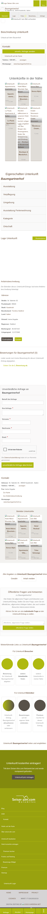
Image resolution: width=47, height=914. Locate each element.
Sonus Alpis (36, 91)
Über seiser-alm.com (8, 832)
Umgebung (8, 202)
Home (8, 893)
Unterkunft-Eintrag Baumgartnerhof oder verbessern (9, 721)
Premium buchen (8, 851)
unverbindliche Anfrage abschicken (17, 465)
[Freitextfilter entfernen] (36, 3)
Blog (2, 808)
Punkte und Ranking (8, 857)
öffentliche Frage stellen (24, 628)
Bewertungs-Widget (9, 862)
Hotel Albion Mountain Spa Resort (23, 98)
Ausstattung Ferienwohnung (17, 210)
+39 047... (13, 60)
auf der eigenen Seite (24, 719)
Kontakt (18, 339)
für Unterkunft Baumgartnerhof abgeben (7, 677)
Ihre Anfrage (7, 408)
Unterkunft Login (9, 883)
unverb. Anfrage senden (24, 51)
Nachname (6, 428)
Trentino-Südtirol (18, 311)
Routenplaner (40, 238)
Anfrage (42, 16)
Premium (42, 80)
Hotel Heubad (36, 527)
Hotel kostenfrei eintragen (9, 844)
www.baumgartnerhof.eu (22, 64)
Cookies (12, 898)
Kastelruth (10, 307)
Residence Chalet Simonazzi (36, 127)
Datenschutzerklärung (12, 457)
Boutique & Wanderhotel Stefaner (23, 153)
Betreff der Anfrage (9, 399)
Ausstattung (9, 186)
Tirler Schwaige (36, 551)
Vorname (5, 419)
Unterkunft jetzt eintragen (24, 777)
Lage (14, 16)
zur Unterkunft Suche (2, 9)
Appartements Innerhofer (11, 95)
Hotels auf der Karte (8, 826)
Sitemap (4, 873)
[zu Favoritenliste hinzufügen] (3, 21)
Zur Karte (6, 492)
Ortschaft (7, 226)
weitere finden (22, 676)
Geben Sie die (15, 365)
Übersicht (5, 16)
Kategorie (8, 218)
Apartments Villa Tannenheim (23, 552)
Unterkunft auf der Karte (13, 56)
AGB (3, 814)
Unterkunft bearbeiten (8, 839)
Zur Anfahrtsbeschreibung (12, 496)
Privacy (35, 893)
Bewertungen (33, 16)
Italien (8, 314)
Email (4, 437)
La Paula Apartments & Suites (10, 122)
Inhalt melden (29, 578)
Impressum (23, 893)
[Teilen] (38, 911)
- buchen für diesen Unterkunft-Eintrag (39, 720)
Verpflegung (9, 194)
